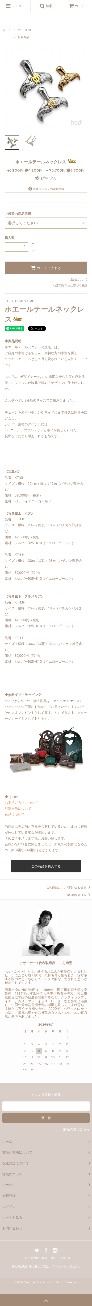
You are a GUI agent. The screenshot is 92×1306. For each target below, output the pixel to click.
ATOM (66, 1258)
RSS (54, 1258)
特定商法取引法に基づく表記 (30, 1266)
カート (80, 6)
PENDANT (25, 30)
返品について (78, 279)
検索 (48, 6)
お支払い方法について (21, 803)
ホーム (6, 30)
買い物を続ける (76, 895)
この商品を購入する (46, 866)
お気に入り (48, 178)
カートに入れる (49, 268)
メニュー (18, 6)
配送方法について (18, 808)
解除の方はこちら (76, 1129)
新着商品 (23, 37)
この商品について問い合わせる (66, 887)
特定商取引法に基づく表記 (70, 285)
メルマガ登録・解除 (34, 1258)
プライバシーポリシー (66, 1266)
